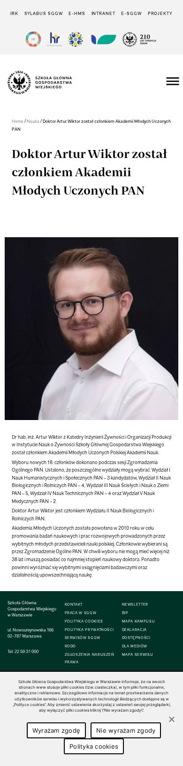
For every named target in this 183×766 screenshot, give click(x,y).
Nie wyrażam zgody (125, 730)
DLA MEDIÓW (134, 646)
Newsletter (135, 604)
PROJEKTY (160, 13)
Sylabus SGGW (43, 13)
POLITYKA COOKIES (84, 621)
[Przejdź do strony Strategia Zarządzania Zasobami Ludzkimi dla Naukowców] (54, 39)
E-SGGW (131, 13)
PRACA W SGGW (81, 613)
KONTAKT (74, 604)
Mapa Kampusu (138, 621)
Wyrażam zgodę (56, 730)
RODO (70, 646)
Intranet (103, 13)
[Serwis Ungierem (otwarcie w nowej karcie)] (102, 39)
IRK (14, 13)
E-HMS (77, 13)
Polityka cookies (93, 746)
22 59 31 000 (26, 651)
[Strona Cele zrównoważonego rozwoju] (33, 39)
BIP (125, 613)
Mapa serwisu (137, 655)
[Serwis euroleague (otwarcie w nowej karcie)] (75, 39)
